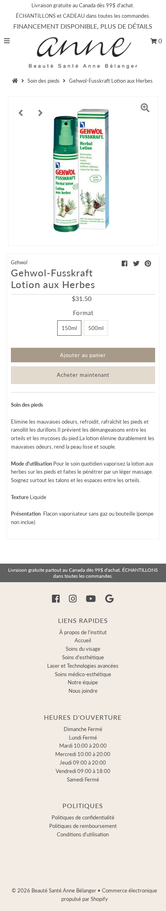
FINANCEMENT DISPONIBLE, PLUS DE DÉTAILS (82, 26)
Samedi (83, 779)
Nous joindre (83, 690)
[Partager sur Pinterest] (148, 263)
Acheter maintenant (83, 375)
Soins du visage (83, 649)
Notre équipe (83, 682)
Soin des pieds (43, 80)
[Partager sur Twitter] (136, 263)
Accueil (83, 640)
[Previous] (21, 109)
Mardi (83, 745)
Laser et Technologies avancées (82, 665)
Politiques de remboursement (83, 826)
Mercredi (82, 754)
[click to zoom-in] (145, 109)
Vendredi (83, 771)
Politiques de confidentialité (83, 817)
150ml (69, 328)
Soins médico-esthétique (83, 674)
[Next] (41, 109)
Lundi (83, 737)
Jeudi (83, 762)
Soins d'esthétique (83, 657)
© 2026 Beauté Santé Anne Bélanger (54, 890)
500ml (96, 328)
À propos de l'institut (83, 632)
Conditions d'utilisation (83, 834)
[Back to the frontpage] (16, 80)
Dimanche (83, 729)
